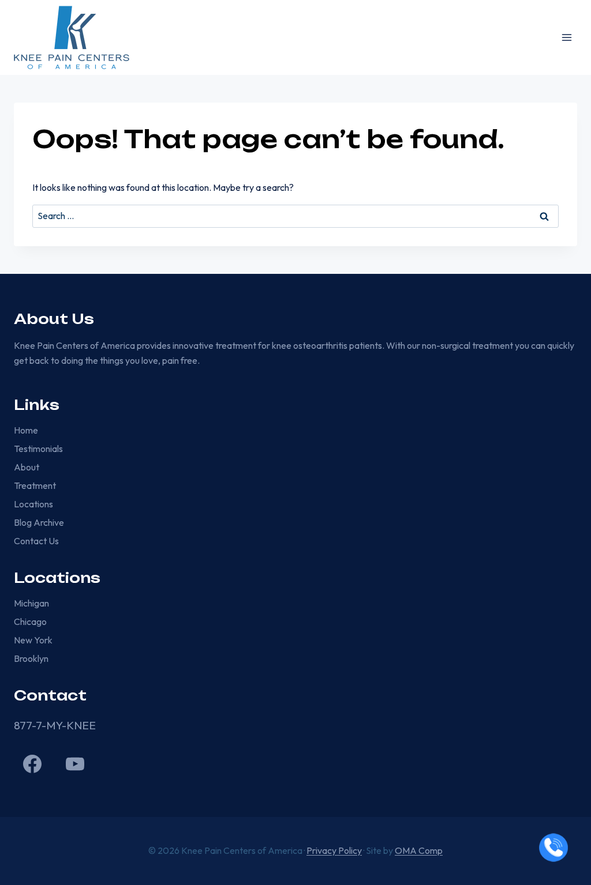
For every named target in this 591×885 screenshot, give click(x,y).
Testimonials (38, 448)
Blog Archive (39, 522)
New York (33, 640)
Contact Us (36, 541)
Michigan (31, 603)
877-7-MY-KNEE (55, 725)
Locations (33, 504)
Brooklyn (31, 658)
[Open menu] (566, 37)
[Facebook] (32, 763)
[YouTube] (75, 763)
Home (26, 430)
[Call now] (553, 847)
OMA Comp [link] (419, 850)
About (26, 467)
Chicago (30, 621)
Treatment (35, 485)
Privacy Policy (334, 850)
